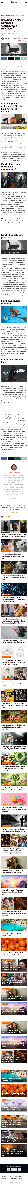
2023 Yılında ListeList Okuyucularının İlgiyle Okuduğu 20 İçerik (13, 684)
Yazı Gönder (14, 1178)
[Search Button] (26, 2)
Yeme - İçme (5, 949)
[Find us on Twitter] (12, 1169)
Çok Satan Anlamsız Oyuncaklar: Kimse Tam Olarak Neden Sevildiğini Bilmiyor (14, 809)
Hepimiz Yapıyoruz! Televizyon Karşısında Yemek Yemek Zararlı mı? (13, 1153)
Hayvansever (5, 531)
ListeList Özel (9, 15)
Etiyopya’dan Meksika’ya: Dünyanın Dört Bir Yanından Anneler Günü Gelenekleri (14, 768)
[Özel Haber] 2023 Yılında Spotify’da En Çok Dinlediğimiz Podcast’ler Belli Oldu (14, 705)
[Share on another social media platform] (24, 58)
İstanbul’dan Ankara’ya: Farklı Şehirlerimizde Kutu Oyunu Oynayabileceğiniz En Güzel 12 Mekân (12, 1123)
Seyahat (4, 930)
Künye (10, 1176)
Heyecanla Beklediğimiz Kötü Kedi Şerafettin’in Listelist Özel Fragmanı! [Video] (14, 578)
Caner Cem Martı (14, 473)
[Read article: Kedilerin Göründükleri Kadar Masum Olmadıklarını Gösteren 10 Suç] (14, 545)
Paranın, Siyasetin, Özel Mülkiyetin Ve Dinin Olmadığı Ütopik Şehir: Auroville (13, 727)
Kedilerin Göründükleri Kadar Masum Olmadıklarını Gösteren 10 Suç (13, 556)
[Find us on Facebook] (8, 1169)
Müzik (3, 908)
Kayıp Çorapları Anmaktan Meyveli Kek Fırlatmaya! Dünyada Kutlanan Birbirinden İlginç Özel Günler (13, 621)
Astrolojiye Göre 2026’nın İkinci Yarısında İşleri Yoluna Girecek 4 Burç (12, 892)
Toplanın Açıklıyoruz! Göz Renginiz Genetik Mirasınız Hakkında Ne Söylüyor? (11, 967)
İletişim (2, 1180)
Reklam (21, 1178)
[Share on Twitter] (11, 58)
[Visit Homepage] (14, 2)
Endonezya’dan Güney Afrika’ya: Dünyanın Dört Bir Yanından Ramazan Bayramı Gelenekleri (13, 851)
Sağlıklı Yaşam (6, 867)
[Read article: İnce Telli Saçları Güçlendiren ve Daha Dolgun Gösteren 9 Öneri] (14, 862)
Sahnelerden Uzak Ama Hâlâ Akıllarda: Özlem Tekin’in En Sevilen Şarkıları (14, 913)
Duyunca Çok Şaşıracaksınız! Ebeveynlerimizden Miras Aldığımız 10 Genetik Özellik (14, 599)
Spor (3, 974)
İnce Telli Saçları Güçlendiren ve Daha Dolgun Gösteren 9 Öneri (12, 997)
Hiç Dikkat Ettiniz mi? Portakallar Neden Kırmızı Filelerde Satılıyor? (13, 1094)
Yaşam (4, 1100)
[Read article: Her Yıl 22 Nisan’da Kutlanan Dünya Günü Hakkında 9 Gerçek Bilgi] (14, 779)
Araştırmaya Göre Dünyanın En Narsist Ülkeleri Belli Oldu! (12, 1108)
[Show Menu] (2, 2)
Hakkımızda (3, 1176)
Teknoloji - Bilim (7, 1131)
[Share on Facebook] (4, 58)
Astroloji (5, 886)
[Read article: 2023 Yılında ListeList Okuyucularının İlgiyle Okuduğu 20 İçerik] (14, 673)
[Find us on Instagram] (15, 1169)
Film (3, 572)
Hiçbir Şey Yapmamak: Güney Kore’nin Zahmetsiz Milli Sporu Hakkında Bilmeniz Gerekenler (12, 982)
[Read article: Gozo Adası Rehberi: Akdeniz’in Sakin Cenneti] (14, 925)
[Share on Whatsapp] (18, 58)
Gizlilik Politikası (18, 1176)
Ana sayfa (3, 15)
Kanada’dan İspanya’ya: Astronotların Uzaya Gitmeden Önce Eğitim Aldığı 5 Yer (12, 1139)
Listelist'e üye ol (14, 512)
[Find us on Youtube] (19, 1169)
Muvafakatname (4, 1178)
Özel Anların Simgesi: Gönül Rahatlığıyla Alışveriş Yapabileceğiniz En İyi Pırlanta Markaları (14, 662)
